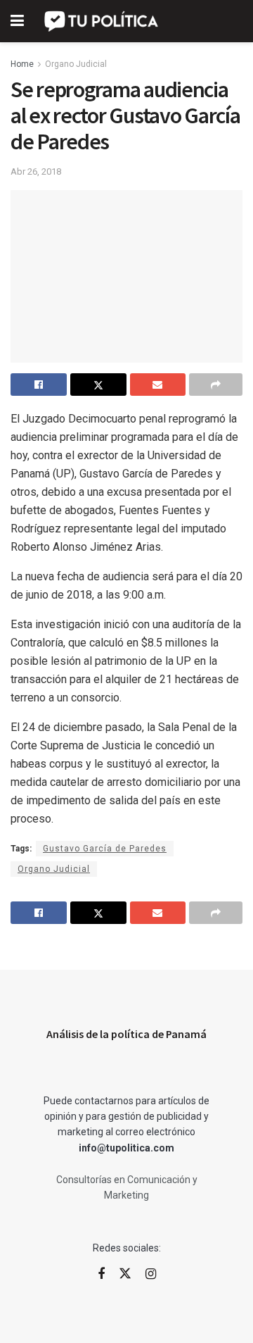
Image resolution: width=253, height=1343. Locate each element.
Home (22, 64)
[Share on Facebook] (39, 384)
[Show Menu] (17, 21)
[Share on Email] (158, 384)
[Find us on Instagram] (150, 1274)
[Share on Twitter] (98, 384)
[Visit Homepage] (102, 21)
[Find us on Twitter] (125, 1274)
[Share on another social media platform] (215, 384)
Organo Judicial (76, 64)
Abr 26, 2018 (36, 171)
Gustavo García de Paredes (105, 849)
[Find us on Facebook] (101, 1274)
